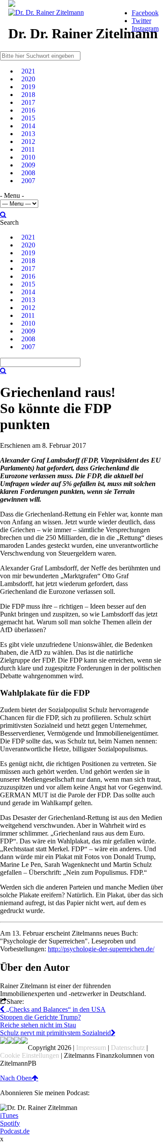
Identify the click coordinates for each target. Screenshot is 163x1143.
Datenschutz (128, 1047)
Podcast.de (15, 1131)
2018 (28, 94)
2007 (28, 180)
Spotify (10, 1123)
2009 (28, 165)
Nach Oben (16, 1078)
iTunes (9, 1115)
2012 (28, 141)
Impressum (91, 1047)
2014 (28, 126)
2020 (28, 79)
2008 (28, 173)
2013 (28, 133)
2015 (28, 118)
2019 (28, 86)
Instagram (145, 28)
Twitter (141, 20)
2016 (28, 110)
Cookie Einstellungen (29, 1055)
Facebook (145, 13)
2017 (28, 102)
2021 (28, 71)
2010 (28, 157)
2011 (28, 149)
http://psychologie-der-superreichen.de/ (101, 949)
